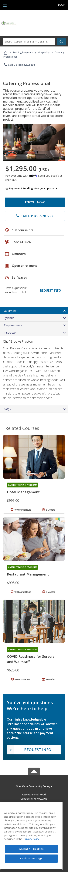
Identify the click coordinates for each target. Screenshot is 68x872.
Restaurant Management (28, 574)
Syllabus (9, 318)
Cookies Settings (31, 858)
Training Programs (23, 52)
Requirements (13, 325)
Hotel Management (23, 492)
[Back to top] (34, 786)
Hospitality (44, 52)
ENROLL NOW (35, 202)
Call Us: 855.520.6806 (19, 64)
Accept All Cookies (31, 849)
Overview (10, 310)
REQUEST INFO (50, 290)
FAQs (7, 409)
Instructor (10, 332)
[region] (31, 836)
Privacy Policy (31, 839)
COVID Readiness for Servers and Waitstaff (30, 659)
